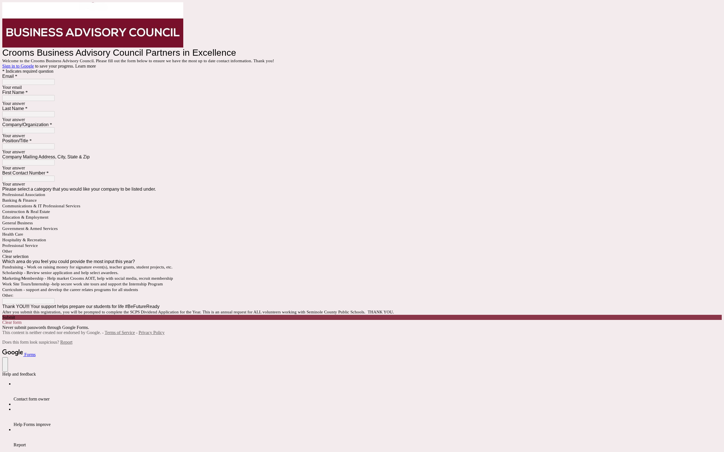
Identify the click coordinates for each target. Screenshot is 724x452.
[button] (362, 256)
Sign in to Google (18, 66)
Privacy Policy (152, 332)
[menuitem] (368, 391)
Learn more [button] (85, 66)
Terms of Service (120, 332)
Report (66, 342)
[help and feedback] (5, 364)
